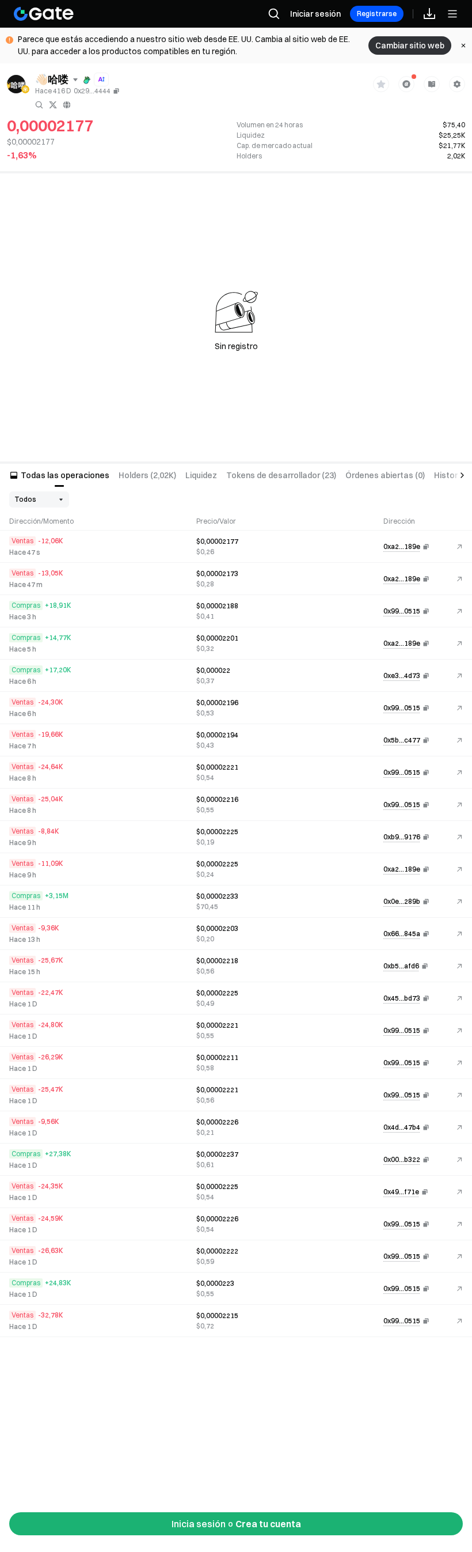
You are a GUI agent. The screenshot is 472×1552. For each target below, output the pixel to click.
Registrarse (377, 13)
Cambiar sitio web (409, 45)
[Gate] (44, 14)
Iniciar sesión (315, 13)
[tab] (59, 475)
